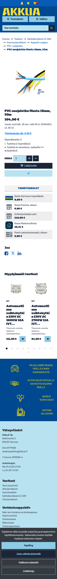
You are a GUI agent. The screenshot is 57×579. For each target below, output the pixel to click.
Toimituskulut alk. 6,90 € (18, 133)
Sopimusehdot (9, 515)
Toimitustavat (9, 519)
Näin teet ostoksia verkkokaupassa (19, 512)
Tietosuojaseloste (11, 526)
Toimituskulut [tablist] (28, 188)
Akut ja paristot (10, 485)
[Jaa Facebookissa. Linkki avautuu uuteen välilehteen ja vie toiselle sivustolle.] (8, 254)
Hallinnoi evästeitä (28, 562)
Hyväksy (28, 545)
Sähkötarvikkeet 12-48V (14, 495)
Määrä (8, 158)
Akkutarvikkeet (10, 488)
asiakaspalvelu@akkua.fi (15, 451)
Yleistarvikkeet (9, 499)
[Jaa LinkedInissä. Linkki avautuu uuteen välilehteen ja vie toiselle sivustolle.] (21, 254)
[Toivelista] (28, 3)
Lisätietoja (28, 571)
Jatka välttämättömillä (28, 554)
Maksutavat (8, 522)
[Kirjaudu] (22, 3)
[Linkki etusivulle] (21, 12)
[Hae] (51, 28)
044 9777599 (9, 447)
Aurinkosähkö (9, 492)
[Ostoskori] (34, 3)
